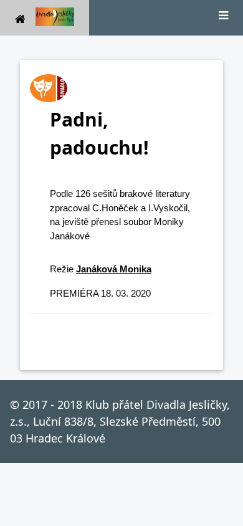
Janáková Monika (113, 269)
